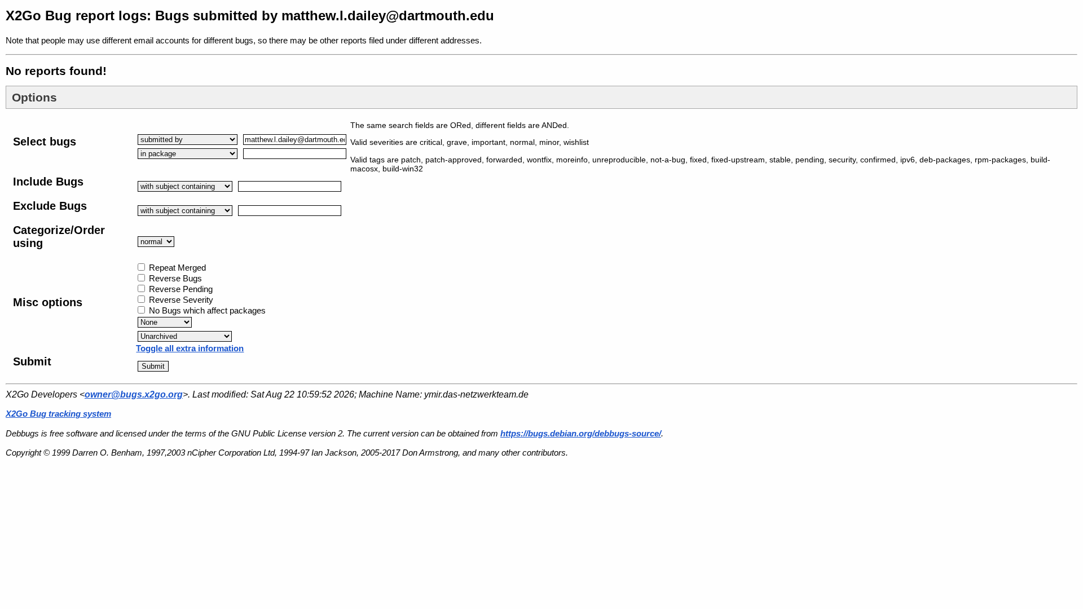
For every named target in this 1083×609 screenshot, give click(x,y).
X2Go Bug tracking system (58, 413)
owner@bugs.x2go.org (134, 394)
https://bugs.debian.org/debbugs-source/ (580, 433)
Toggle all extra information (190, 348)
